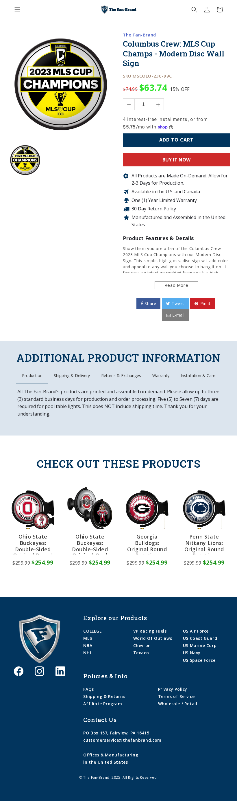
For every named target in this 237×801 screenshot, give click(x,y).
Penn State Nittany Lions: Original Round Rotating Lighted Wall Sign (204, 544)
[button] (17, 9)
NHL (87, 652)
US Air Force (196, 631)
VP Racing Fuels (150, 631)
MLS (87, 638)
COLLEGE (92, 631)
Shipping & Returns (104, 696)
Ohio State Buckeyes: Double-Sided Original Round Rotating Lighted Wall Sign (33, 544)
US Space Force (199, 660)
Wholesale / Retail (177, 703)
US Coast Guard (200, 638)
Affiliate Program (102, 703)
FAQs (88, 689)
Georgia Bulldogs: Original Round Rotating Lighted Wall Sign (147, 544)
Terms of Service (176, 696)
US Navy (192, 652)
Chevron (142, 645)
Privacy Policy (172, 689)
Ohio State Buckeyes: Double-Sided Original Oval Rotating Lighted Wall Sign (90, 544)
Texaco (141, 652)
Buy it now (176, 160)
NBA (87, 645)
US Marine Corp (199, 645)
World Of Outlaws (152, 638)
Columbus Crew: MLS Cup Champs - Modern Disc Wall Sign (173, 53)
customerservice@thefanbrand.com (122, 740)
